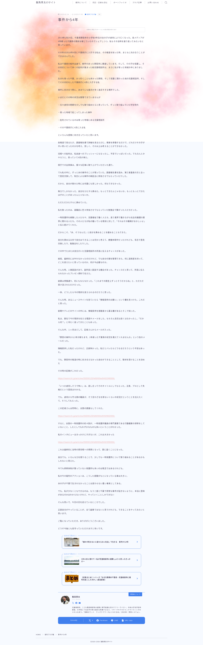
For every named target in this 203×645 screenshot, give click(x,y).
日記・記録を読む (100, 2)
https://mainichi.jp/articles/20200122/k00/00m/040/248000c (86, 378)
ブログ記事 (137, 2)
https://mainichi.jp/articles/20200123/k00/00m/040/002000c (86, 416)
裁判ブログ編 (91, 14)
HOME (38, 634)
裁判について (81, 2)
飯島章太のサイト (46, 2)
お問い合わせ (153, 2)
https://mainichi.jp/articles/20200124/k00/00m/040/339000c (86, 442)
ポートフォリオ (120, 2)
